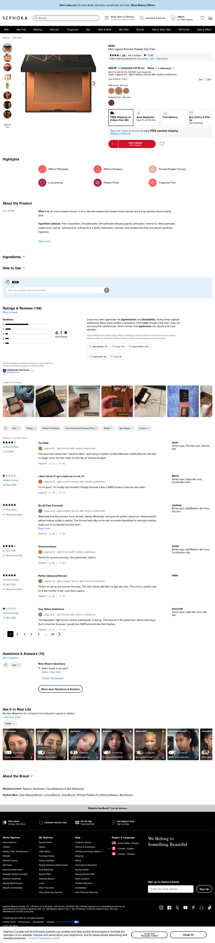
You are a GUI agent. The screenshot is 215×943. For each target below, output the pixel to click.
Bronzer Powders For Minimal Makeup (97, 795)
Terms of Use (24, 921)
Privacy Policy (9, 921)
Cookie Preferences (65, 921)
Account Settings (46, 860)
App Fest (21, 29)
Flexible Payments (83, 883)
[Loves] (202, 18)
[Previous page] (4, 634)
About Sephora (9, 842)
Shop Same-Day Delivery (50, 892)
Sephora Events (10, 860)
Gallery (42, 846)
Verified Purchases (50, 428)
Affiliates (6, 855)
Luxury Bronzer (52, 795)
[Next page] (59, 634)
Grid (201, 79)
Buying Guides (82, 869)
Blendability (142, 58)
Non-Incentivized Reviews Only (80, 428)
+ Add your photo (12, 717)
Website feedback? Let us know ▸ (107, 808)
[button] (27, 938)
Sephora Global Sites (12, 869)
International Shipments (86, 864)
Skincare (54, 29)
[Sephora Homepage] (15, 18)
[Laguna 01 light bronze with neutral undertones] (111, 91)
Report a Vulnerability (13, 887)
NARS (111, 45)
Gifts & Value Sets (161, 29)
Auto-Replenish (46, 869)
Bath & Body (104, 29)
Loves (42, 883)
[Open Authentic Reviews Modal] (32, 371)
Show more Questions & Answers (60, 689)
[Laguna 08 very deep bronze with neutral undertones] (111, 102)
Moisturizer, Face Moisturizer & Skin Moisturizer (58, 788)
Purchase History (47, 855)
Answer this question (53, 678)
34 (52, 634)
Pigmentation (162, 58)
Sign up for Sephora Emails (163, 881)
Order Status (44, 851)
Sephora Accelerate (12, 878)
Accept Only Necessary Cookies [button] (149, 934)
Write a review (10, 312)
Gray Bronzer (69, 795)
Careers (6, 846)
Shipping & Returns (120, 133)
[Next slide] (94, 84)
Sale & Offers (204, 29)
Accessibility (81, 887)
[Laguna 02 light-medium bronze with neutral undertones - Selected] (118, 91)
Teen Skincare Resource (86, 892)
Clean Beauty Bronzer (31, 795)
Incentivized (90, 414)
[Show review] (18, 401)
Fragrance (72, 29)
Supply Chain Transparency (15, 851)
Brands (140, 29)
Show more (44, 241)
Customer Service (83, 842)
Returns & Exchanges (85, 846)
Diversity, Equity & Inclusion (15, 874)
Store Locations (82, 878)
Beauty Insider (45, 842)
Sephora (27, 788)
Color (152, 58)
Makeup (38, 29)
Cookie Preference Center (44, 938)
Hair (88, 29)
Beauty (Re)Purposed (13, 883)
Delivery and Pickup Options (88, 851)
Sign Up (204, 889)
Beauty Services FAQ (84, 874)
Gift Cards (184, 29)
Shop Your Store (46, 887)
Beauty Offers (45, 874)
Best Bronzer (126, 795)
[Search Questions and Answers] (6, 665)
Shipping (79, 855)
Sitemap (50, 921)
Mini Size (124, 29)
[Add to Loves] (161, 143)
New (6, 29)
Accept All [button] (188, 934)
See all (7, 126)
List (208, 79)
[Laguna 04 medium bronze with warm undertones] (126, 91)
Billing (78, 860)
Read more (44, 528)
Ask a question (134, 55)
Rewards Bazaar (46, 878)
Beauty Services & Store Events (53, 864)
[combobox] (66, 18)
